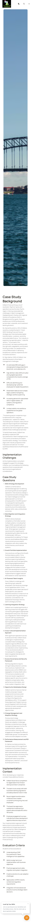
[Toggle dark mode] (18, 3)
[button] (29, 4)
